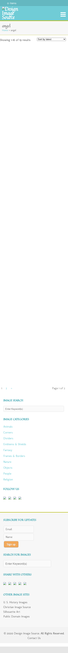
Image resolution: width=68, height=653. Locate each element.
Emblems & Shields (14, 444)
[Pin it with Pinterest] (15, 584)
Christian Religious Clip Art (10, 114)
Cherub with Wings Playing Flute (10, 365)
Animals (8, 426)
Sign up (11, 544)
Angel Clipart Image (54, 155)
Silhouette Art (11, 611)
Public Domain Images (16, 616)
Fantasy (7, 450)
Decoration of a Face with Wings (55, 323)
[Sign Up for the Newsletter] (20, 499)
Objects (7, 467)
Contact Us (34, 638)
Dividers (8, 438)
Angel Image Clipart (10, 73)
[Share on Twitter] (10, 584)
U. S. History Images (15, 602)
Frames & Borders (14, 456)
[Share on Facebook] (5, 584)
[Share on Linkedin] (20, 584)
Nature (7, 461)
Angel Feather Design (55, 73)
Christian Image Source (17, 607)
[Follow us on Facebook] (5, 499)
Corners (8, 432)
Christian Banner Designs (55, 114)
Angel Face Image (10, 154)
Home (5, 30)
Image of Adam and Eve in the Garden (55, 198)
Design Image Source (26, 633)
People (7, 473)
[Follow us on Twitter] (10, 499)
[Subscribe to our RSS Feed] (15, 499)
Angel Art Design (54, 280)
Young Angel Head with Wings (55, 364)
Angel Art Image (10, 195)
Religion (8, 479)
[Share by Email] (26, 584)
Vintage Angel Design (10, 281)
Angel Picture (10, 322)
